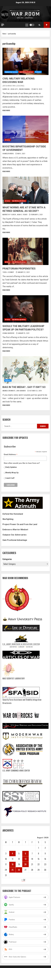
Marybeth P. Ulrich (9, 214)
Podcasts (38, 72)
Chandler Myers (8, 153)
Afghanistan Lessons (11, 72)
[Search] (39, 25)
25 (12, 869)
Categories (7, 559)
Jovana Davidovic (8, 333)
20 (25, 864)
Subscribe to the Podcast (47, 25)
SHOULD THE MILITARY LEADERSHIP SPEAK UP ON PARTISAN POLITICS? (25, 309)
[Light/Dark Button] (31, 25)
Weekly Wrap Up (11, 473)
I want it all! (9, 478)
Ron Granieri (21, 391)
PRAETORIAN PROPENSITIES (25, 251)
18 (12, 864)
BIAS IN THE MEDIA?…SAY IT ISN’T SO (25, 369)
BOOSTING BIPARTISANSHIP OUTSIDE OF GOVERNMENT (25, 129)
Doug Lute (14, 89)
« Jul (23, 879)
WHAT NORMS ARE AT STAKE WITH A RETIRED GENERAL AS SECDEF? (25, 190)
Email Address (10, 454)
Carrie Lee (6, 89)
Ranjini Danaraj (24, 89)
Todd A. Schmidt (8, 272)
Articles (7, 140)
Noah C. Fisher (22, 214)
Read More (6, 110)
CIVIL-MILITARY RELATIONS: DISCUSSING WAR (25, 61)
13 (25, 858)
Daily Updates (11, 467)
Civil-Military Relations (26, 72)
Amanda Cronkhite (9, 391)
